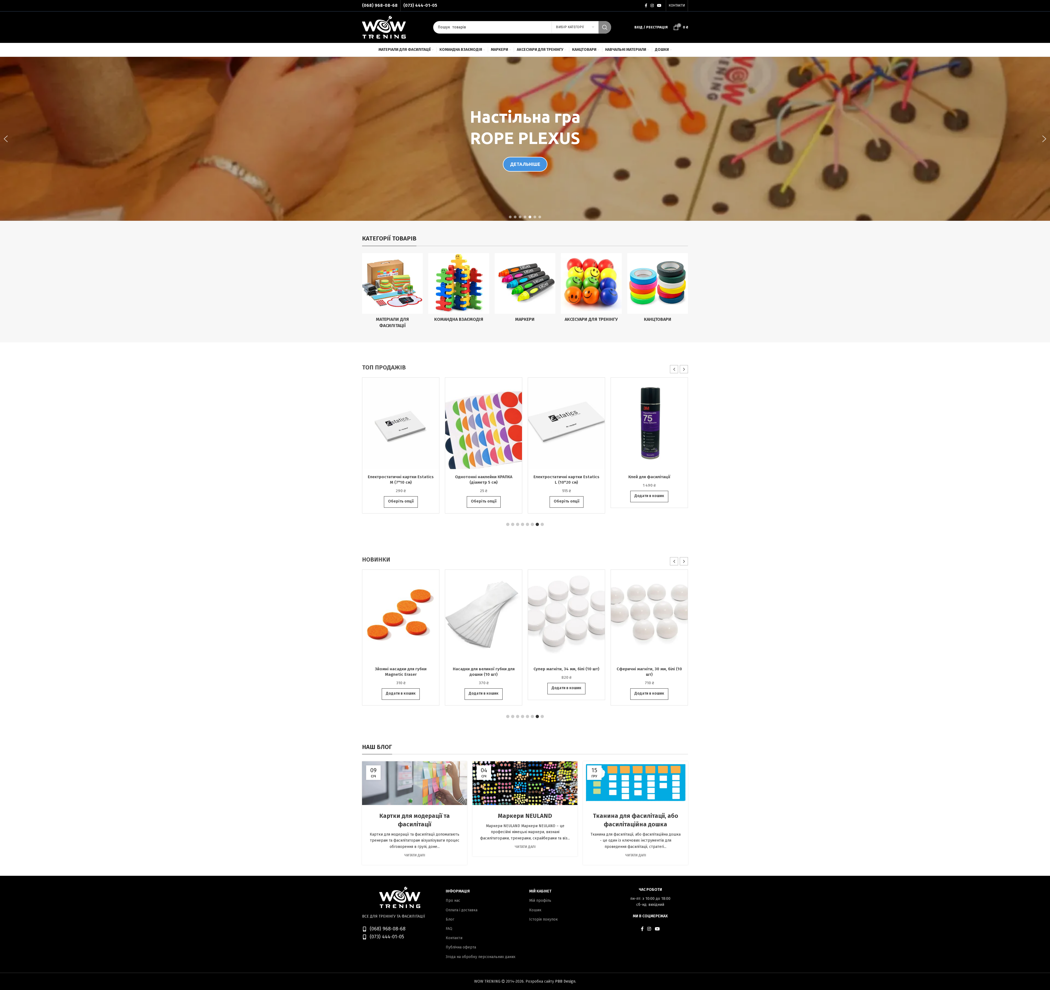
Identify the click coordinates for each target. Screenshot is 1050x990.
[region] (525, 139)
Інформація (458, 891)
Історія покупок (543, 919)
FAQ (449, 928)
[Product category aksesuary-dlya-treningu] (591, 289)
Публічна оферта (461, 947)
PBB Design (565, 981)
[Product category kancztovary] (657, 289)
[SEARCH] (605, 27)
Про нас (453, 900)
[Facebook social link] (646, 6)
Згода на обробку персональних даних (480, 956)
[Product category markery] (525, 289)
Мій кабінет (540, 891)
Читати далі (414, 855)
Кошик (535, 910)
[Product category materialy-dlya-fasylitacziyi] (392, 292)
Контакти (454, 938)
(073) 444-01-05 (420, 5)
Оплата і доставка (461, 910)
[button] (5, 138)
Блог (450, 919)
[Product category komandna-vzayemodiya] (458, 289)
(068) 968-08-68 (380, 5)
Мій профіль (540, 900)
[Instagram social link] (652, 6)
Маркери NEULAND (525, 815)
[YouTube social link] (659, 6)
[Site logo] (384, 27)
